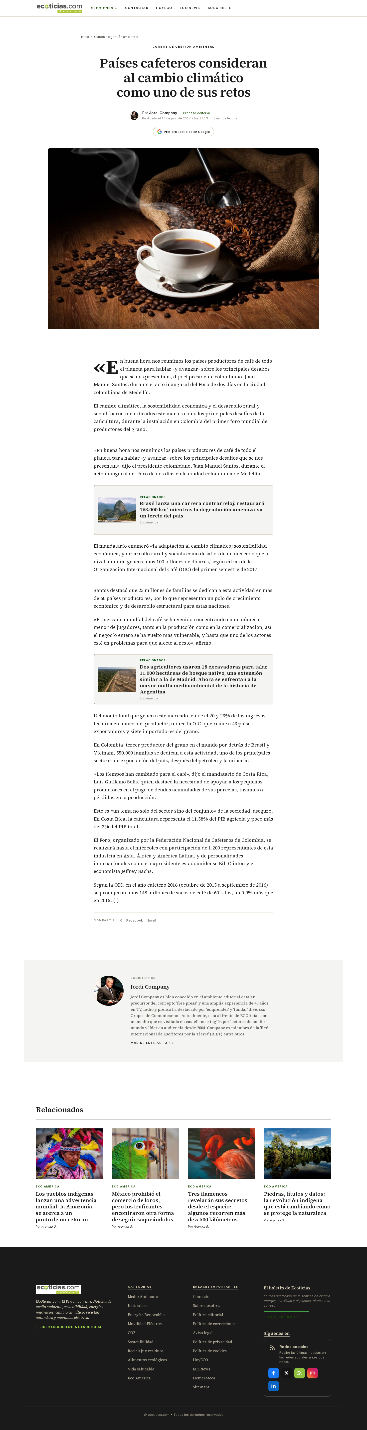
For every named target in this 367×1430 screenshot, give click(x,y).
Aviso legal (203, 1332)
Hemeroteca (204, 1378)
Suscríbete (220, 8)
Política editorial (208, 1314)
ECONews (201, 1369)
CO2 (131, 1332)
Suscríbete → (286, 1316)
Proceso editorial (196, 113)
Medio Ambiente (143, 1296)
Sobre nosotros (206, 1305)
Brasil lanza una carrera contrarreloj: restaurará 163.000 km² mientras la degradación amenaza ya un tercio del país (202, 509)
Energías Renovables (146, 1314)
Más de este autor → (152, 1043)
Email (152, 920)
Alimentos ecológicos (147, 1359)
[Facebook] (273, 1373)
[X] (286, 1373)
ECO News (190, 8)
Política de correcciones (214, 1323)
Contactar (136, 8)
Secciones (102, 8)
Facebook (134, 920)
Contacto (201, 1296)
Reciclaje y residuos (146, 1350)
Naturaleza (138, 1305)
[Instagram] (312, 1373)
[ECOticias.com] (59, 8)
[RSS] (299, 1373)
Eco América (139, 1378)
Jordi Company (163, 113)
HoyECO (164, 8)
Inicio (85, 37)
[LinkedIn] (273, 1386)
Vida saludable (141, 1369)
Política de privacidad (212, 1342)
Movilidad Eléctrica (145, 1323)
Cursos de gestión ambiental (116, 37)
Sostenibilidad (141, 1342)
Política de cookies (210, 1350)
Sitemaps (201, 1387)
